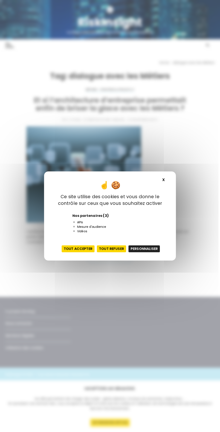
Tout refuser (111, 248)
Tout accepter (78, 248)
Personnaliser (144, 248)
